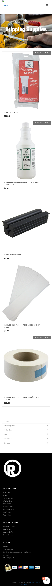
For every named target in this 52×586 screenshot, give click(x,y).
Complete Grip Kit (11, 113)
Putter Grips (8, 430)
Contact (7, 443)
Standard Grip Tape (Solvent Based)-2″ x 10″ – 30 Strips (23, 326)
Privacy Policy (35, 582)
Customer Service (26, 584)
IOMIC (5, 495)
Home (7, 421)
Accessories (8, 438)
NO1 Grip (6, 492)
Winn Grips (7, 515)
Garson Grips (7, 506)
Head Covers (8, 535)
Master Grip (7, 501)
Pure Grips (7, 504)
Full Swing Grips (9, 425)
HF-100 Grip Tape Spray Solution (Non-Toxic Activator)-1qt (21, 184)
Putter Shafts (8, 532)
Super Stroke (8, 498)
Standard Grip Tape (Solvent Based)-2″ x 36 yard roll (22, 398)
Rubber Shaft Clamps (12, 255)
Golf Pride (7, 512)
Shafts (6, 434)
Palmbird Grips (8, 509)
